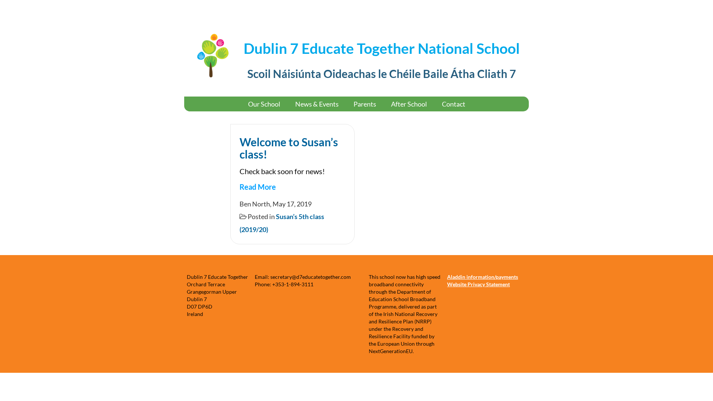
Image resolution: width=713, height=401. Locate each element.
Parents (365, 104)
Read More (258, 186)
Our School (264, 104)
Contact (453, 104)
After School (409, 104)
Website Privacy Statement (478, 284)
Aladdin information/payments (482, 277)
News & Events (317, 104)
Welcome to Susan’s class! (289, 148)
